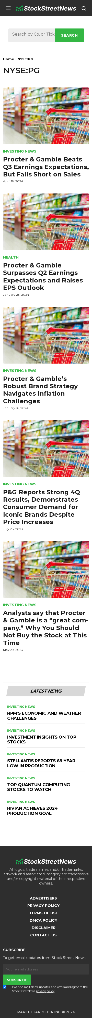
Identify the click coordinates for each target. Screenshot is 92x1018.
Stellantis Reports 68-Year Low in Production (41, 763)
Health (11, 257)
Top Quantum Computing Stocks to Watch (38, 787)
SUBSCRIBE (17, 980)
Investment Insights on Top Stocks (41, 740)
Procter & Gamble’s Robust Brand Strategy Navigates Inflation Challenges (40, 390)
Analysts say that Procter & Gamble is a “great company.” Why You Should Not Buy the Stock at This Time (45, 628)
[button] (8, 8)
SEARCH (69, 35)
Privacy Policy (43, 905)
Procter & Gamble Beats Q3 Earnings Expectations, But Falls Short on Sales (46, 167)
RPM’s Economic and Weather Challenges (44, 716)
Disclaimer (43, 927)
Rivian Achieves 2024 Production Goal (32, 811)
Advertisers (43, 898)
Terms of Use (43, 913)
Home (8, 59)
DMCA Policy (43, 920)
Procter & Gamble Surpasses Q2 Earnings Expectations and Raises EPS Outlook (43, 276)
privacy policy (45, 991)
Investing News (20, 151)
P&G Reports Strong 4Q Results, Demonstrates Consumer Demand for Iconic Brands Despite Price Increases (41, 507)
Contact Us (43, 935)
